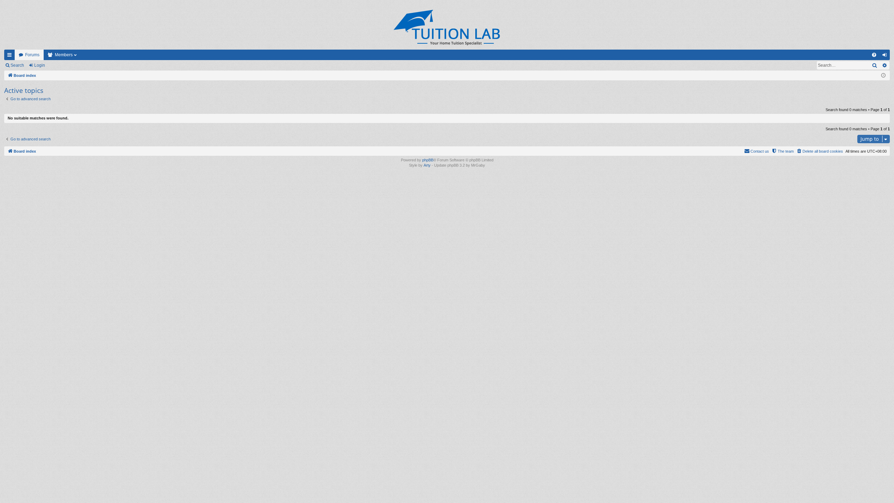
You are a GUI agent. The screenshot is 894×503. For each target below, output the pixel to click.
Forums (32, 54)
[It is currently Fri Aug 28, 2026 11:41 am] (883, 76)
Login (39, 65)
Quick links (11, 56)
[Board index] (447, 27)
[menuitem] (874, 55)
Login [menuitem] (886, 56)
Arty (427, 165)
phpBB (427, 160)
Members (64, 54)
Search (17, 65)
